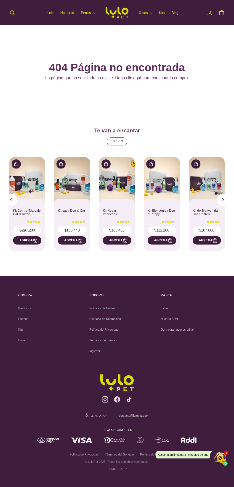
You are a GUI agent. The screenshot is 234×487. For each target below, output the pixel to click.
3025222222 (98, 416)
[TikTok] (129, 399)
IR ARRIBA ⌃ (117, 469)
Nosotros (67, 13)
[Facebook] (117, 399)
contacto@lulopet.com (134, 415)
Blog (175, 13)
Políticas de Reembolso (105, 319)
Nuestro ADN (169, 319)
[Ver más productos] (223, 200)
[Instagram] (105, 399)
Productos (25, 308)
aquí (137, 78)
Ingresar (94, 351)
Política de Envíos (152, 454)
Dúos (21, 340)
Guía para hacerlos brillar (177, 329)
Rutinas (23, 319)
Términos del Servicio (103, 340)
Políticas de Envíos (102, 308)
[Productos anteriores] (11, 200)
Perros (86, 13)
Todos (117, 141)
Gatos (144, 13)
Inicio (49, 13)
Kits (162, 13)
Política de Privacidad (103, 329)
